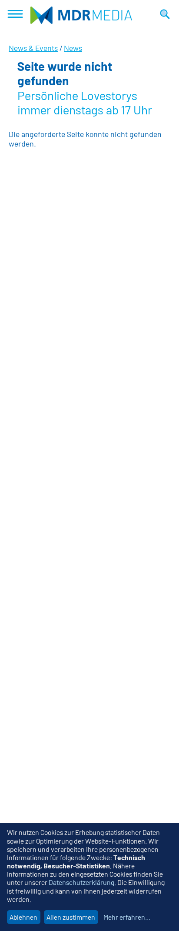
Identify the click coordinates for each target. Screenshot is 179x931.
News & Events (33, 48)
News (73, 48)
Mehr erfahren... (126, 917)
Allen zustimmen (70, 917)
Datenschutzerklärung (81, 882)
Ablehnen (23, 917)
